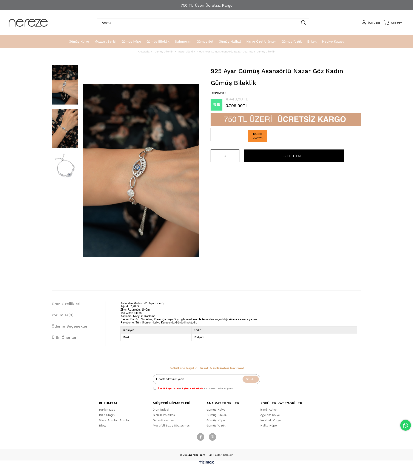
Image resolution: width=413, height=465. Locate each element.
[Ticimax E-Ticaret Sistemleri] (206, 463)
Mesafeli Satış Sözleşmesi (171, 425)
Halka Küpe (268, 425)
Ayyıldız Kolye (270, 415)
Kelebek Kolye (270, 420)
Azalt (214, 155)
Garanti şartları (163, 420)
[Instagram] (212, 437)
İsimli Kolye (268, 409)
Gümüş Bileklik (216, 415)
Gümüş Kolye (215, 409)
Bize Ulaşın (107, 415)
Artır (236, 155)
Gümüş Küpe (215, 420)
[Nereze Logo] (28, 23)
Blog (102, 425)
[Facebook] (200, 437)
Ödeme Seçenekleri (70, 326)
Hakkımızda (107, 409)
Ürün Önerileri (65, 337)
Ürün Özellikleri (66, 304)
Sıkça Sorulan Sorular (114, 420)
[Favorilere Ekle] (229, 134)
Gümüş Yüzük (215, 425)
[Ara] (303, 22)
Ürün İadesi (161, 409)
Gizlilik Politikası (164, 415)
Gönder (251, 379)
